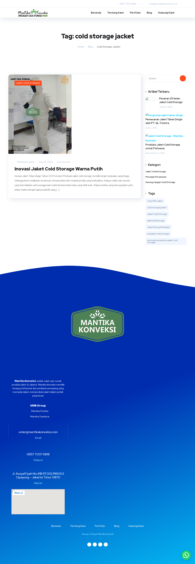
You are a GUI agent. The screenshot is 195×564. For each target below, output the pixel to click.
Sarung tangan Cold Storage (160, 182)
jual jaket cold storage (158, 233)
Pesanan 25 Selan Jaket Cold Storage (171, 100)
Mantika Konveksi (25, 162)
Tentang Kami (115, 12)
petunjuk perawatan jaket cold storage (162, 241)
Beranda (96, 12)
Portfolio (135, 12)
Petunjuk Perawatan (155, 176)
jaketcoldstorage (156, 220)
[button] (186, 555)
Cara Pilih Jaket (155, 201)
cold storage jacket (157, 207)
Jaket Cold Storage (28, 83)
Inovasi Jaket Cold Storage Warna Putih (58, 168)
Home (81, 46)
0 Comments (63, 162)
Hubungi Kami (166, 12)
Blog (149, 12)
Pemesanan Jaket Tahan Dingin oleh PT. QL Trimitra (164, 121)
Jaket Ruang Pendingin (158, 227)
